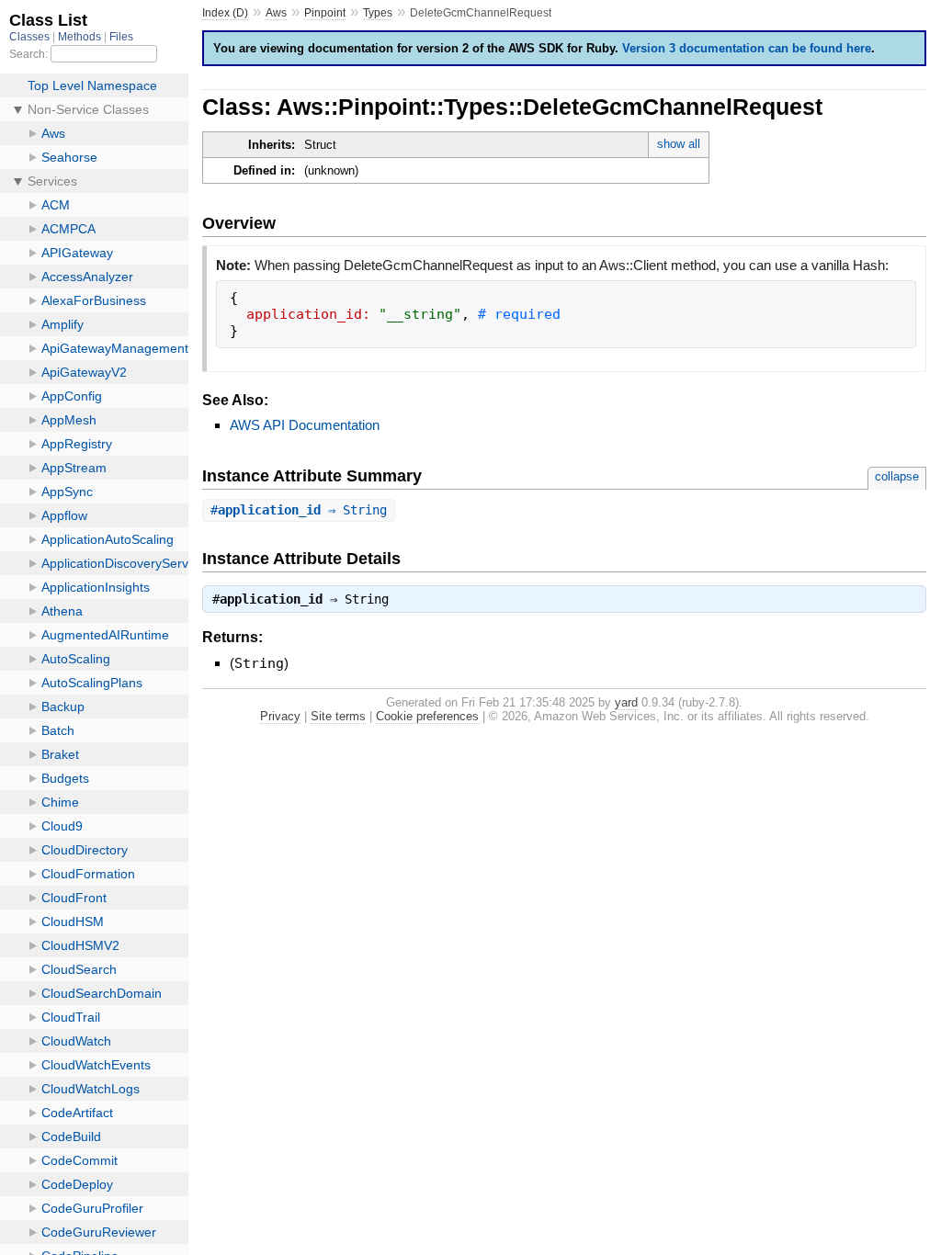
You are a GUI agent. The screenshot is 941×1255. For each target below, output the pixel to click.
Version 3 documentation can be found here (746, 48)
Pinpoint (325, 12)
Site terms (338, 716)
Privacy (280, 716)
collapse (897, 476)
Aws (276, 12)
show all (678, 144)
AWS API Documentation (305, 425)
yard (626, 702)
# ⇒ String (298, 510)
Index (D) (225, 12)
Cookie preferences (427, 716)
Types (377, 12)
